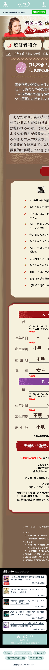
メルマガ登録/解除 (36, 658)
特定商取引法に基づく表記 (16, 658)
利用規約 (8, 653)
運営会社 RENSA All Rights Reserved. (24, 665)
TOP (8, 53)
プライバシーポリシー (23, 653)
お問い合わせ (39, 653)
